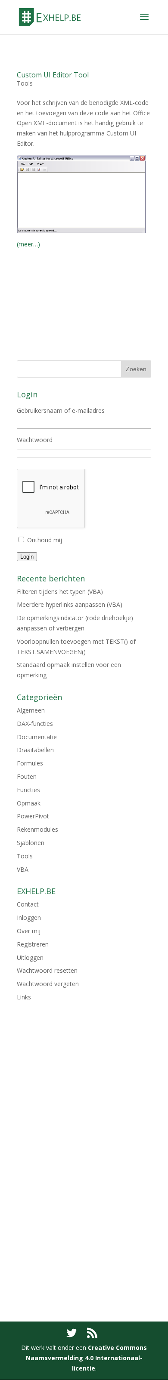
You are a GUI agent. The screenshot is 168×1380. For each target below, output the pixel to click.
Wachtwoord (35, 440)
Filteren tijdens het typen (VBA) (60, 591)
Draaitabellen (35, 750)
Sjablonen (30, 843)
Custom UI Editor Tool (53, 75)
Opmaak (28, 803)
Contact (28, 904)
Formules (30, 763)
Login (27, 556)
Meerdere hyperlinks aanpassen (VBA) (69, 604)
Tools (25, 83)
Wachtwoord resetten (47, 970)
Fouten (27, 776)
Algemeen (31, 710)
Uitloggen (30, 957)
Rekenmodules (37, 829)
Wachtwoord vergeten (48, 984)
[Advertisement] (84, 312)
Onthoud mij (44, 540)
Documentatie (37, 737)
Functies (28, 790)
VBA (22, 869)
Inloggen (29, 917)
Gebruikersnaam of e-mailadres (61, 410)
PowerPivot (33, 816)
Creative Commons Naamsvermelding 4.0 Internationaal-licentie (86, 1357)
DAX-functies (35, 723)
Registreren (33, 944)
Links (24, 997)
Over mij (28, 931)
